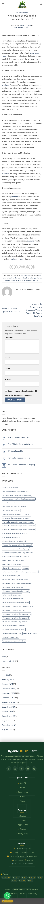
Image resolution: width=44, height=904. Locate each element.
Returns (23, 829)
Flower (22, 787)
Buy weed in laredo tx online (24, 278)
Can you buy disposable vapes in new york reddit (18, 530)
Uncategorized (22, 12)
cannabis (14, 196)
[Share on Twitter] (20, 267)
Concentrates (23, 792)
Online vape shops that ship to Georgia (15, 579)
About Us (22, 816)
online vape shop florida (10, 572)
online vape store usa (9, 626)
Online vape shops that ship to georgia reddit (17, 583)
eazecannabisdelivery (22, 27)
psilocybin (22, 626)
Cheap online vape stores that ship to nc (15, 556)
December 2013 (8, 725)
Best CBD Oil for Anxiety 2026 (20, 444)
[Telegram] (34, 768)
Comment (9, 337)
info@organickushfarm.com (24, 852)
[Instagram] (15, 768)
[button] (3, 4)
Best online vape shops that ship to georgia (16, 495)
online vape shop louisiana (29, 572)
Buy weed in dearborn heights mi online (15, 514)
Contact (23, 820)
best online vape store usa (11, 510)
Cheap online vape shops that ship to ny (15, 549)
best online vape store (9, 503)
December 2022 (8, 716)
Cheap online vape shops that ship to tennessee (18, 553)
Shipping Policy (22, 825)
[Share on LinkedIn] (32, 267)
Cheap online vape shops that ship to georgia (17, 545)
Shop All (23, 783)
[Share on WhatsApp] (11, 267)
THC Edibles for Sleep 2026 (19, 437)
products (5, 85)
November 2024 (8, 693)
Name (7, 358)
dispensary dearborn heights (11, 564)
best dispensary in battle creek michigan (15, 491)
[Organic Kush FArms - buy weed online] (22, 4)
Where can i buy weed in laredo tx (27, 280)
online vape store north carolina (13, 599)
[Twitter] (21, 768)
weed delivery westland (10, 637)
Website (8, 380)
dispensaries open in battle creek (13, 560)
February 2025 (8, 679)
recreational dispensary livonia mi (13, 629)
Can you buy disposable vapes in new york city (17, 522)
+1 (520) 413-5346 (24, 848)
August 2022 (7, 720)
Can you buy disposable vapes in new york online (18, 526)
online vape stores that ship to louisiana (15, 603)
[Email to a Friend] (24, 267)
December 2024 (8, 688)
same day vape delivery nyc (11, 633)
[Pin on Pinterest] (28, 267)
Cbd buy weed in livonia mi (11, 537)
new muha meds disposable (19, 458)
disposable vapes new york (11, 568)
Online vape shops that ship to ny (13, 587)
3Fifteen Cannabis (15, 451)
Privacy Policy (23, 833)
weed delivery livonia (30, 633)
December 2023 (8, 707)
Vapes (22, 801)
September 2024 (8, 702)
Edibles (22, 796)
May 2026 (6, 675)
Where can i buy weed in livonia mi (13, 641)
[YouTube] (27, 768)
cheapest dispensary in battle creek (14, 541)
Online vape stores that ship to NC (14, 610)
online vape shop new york (11, 576)
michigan (26, 568)
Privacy (22, 894)
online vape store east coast (11, 595)
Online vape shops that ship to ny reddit (15, 591)
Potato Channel (18, 860)
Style (4, 656)
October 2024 (7, 697)
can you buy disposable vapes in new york (16, 518)
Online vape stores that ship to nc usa (15, 622)
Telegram (30, 860)
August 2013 (7, 729)
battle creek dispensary (10, 487)
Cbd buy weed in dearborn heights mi (14, 533)
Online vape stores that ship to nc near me (16, 614)
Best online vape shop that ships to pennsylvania (18, 499)
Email (7, 369)
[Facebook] (8, 768)
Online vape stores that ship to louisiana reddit (18, 606)
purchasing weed (16, 259)
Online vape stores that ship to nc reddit (15, 618)
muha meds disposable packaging (21, 464)
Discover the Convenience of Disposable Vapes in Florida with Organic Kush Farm (34, 310)
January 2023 (7, 711)
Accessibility (32, 894)
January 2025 (7, 684)
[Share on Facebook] (16, 267)
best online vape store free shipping (14, 507)
